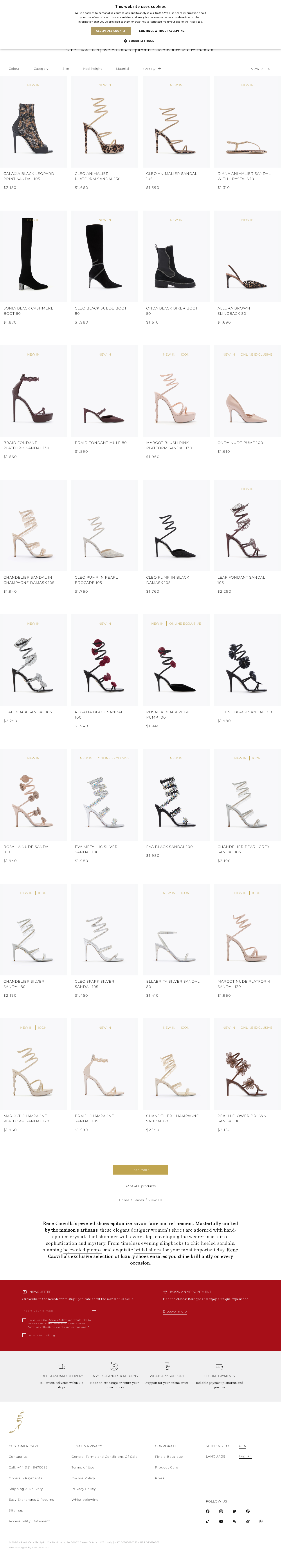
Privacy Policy (58, 1320)
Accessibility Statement (29, 1521)
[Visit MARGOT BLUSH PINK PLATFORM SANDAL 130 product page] (176, 391)
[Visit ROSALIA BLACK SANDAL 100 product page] (104, 660)
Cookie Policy (83, 1478)
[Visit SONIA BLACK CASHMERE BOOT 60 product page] (33, 256)
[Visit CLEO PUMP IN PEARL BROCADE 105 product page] (104, 525)
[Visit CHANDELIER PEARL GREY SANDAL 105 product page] (247, 795)
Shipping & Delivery (26, 1489)
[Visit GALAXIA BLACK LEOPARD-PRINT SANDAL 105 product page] (33, 122)
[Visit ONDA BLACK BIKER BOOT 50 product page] (176, 256)
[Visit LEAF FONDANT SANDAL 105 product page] (247, 525)
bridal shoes (147, 1249)
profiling (49, 1335)
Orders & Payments (25, 1478)
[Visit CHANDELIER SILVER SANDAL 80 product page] (33, 929)
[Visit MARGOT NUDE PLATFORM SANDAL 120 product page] (247, 929)
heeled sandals (217, 1243)
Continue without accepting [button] (162, 31)
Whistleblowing (85, 1500)
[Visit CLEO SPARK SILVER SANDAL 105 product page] (104, 929)
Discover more (175, 1311)
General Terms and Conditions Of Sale (104, 1457)
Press (159, 1478)
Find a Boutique (169, 1457)
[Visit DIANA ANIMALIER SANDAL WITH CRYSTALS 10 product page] (247, 122)
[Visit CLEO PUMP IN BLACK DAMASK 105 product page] (176, 525)
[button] (140, 41)
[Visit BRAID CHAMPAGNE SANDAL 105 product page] (104, 1064)
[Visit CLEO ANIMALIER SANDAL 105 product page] (176, 122)
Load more (140, 1170)
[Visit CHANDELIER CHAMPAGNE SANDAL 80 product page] (176, 1064)
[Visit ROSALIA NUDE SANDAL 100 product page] (33, 795)
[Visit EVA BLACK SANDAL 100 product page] (176, 795)
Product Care (166, 1467)
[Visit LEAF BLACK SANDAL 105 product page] (33, 660)
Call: (28, 1467)
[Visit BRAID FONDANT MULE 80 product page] (104, 391)
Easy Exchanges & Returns (31, 1500)
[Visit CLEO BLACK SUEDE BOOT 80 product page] (104, 256)
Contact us (18, 1457)
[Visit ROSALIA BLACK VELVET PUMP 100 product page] (176, 660)
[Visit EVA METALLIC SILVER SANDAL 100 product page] (104, 795)
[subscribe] (94, 1310)
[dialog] (140, 24)
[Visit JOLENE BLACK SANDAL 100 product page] (247, 660)
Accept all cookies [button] (111, 31)
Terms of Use (83, 1467)
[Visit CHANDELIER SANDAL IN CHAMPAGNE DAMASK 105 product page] (33, 525)
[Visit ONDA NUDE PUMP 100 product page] (247, 391)
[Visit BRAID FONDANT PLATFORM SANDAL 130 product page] (33, 391)
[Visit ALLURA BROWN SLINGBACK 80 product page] (247, 256)
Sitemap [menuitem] (16, 1510)
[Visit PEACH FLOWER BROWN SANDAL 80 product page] (247, 1064)
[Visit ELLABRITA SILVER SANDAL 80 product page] (176, 929)
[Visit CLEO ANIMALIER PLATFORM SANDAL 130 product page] (104, 122)
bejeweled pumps (82, 1249)
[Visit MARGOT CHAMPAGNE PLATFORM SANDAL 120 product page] (33, 1064)
